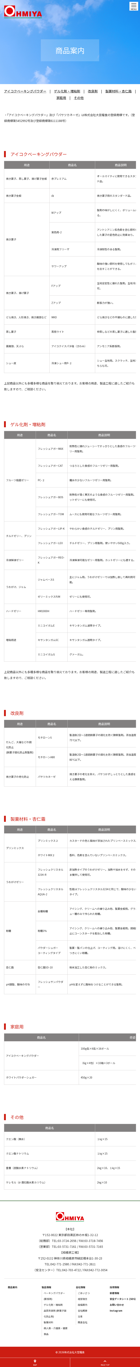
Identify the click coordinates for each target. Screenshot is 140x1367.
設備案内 (82, 1304)
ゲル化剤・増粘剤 (53, 1304)
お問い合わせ (117, 1304)
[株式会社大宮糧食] (70, 11)
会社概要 (82, 1310)
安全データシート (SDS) (123, 1299)
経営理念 (82, 1299)
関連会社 (82, 1322)
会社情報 (80, 1287)
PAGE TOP (105, 1365)
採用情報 (114, 1287)
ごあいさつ (84, 1293)
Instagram (116, 1310)
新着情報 (114, 1293)
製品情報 (46, 1287)
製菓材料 (48, 1322)
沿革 (80, 1316)
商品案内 (12, 1287)
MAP (35, 1365)
